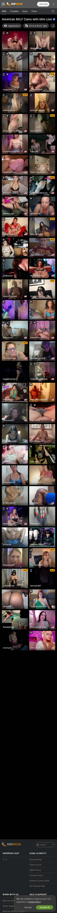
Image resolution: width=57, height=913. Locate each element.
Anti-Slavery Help (37, 886)
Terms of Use (35, 865)
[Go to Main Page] (18, 4)
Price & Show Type (38, 26)
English (43, 845)
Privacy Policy (35, 860)
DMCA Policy (35, 870)
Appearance (14, 26)
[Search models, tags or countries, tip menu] (52, 11)
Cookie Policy (34, 902)
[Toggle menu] (3, 4)
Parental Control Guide (39, 881)
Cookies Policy (36, 875)
